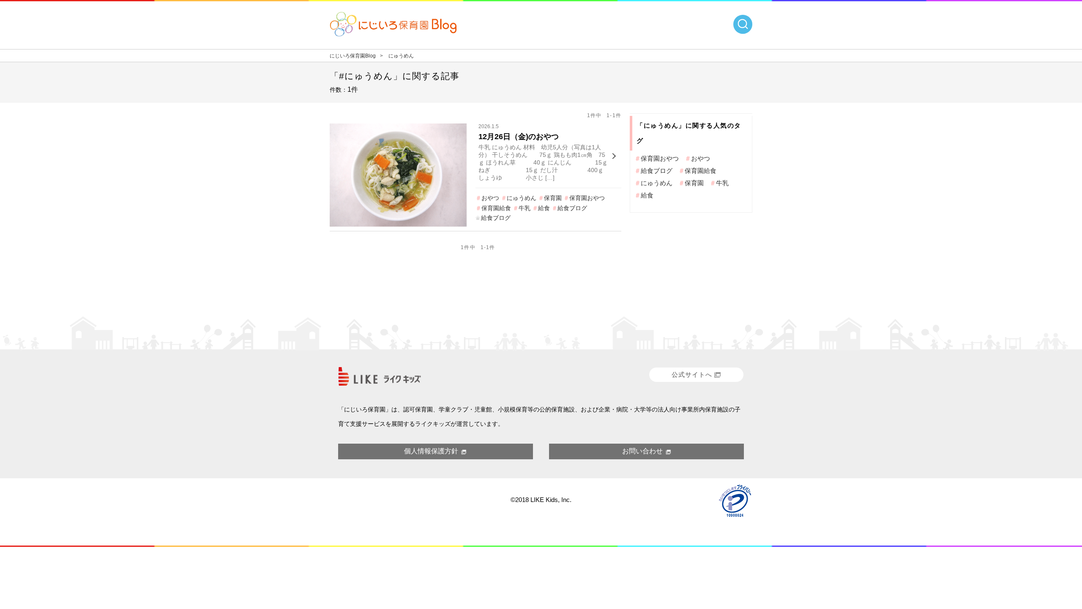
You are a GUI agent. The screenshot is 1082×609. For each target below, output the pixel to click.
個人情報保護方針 (431, 451)
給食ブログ (572, 208)
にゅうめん (521, 198)
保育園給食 (496, 208)
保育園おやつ (587, 198)
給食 (544, 208)
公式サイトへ (692, 374)
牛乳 (524, 208)
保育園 (553, 198)
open (742, 24)
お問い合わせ (642, 451)
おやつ (490, 198)
